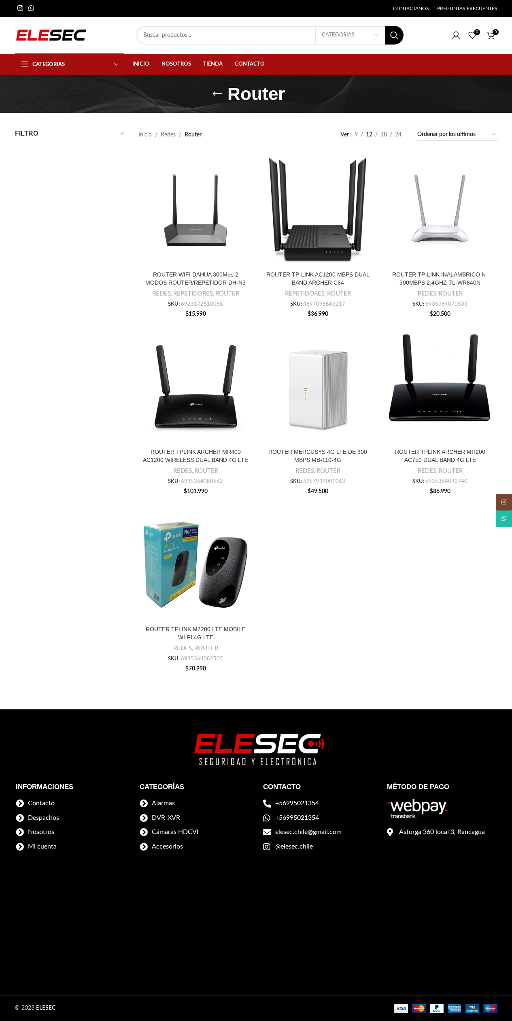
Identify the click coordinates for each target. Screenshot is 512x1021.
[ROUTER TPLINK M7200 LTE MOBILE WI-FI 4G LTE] (195, 565)
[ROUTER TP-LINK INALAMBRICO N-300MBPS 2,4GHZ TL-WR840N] (440, 210)
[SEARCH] (394, 35)
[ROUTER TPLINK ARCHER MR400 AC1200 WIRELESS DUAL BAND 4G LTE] (195, 387)
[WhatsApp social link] (31, 8)
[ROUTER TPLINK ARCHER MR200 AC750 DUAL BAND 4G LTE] (440, 387)
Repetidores (193, 294)
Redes (168, 135)
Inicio (145, 135)
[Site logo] (51, 35)
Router (227, 294)
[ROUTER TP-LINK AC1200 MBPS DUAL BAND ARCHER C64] (318, 210)
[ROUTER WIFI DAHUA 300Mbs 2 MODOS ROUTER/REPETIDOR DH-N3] (195, 210)
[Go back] (217, 94)
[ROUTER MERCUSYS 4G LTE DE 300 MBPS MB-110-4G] (318, 387)
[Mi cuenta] (456, 35)
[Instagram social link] (20, 8)
